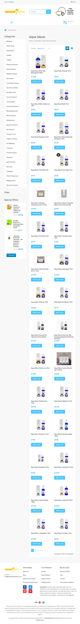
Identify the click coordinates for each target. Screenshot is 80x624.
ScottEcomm (40, 620)
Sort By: (33, 48)
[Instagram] (25, 591)
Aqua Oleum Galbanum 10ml (63, 401)
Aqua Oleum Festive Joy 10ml (40, 368)
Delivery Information (29, 579)
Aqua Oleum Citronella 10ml (39, 170)
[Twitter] (30, 587)
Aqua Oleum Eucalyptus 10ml (63, 302)
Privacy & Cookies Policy (30, 582)
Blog (24, 575)
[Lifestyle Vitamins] (15, 11)
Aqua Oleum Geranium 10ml (39, 434)
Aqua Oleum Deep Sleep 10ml (63, 269)
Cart (61, 575)
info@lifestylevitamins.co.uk (13, 576)
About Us (26, 571)
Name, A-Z (41, 48)
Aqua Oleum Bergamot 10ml (40, 137)
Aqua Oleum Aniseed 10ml (62, 71)
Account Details (65, 571)
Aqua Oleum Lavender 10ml (62, 533)
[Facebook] (25, 587)
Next (40, 550)
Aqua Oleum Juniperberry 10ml (40, 533)
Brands (43, 571)
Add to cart (36, 81)
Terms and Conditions (67, 582)
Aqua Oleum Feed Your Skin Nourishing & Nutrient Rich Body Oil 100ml (64, 336)
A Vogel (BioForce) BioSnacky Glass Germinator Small (18, 224)
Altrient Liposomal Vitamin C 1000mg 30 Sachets (16, 209)
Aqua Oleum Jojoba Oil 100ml (63, 500)
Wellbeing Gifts (46, 582)
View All (11, 255)
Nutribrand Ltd (49, 618)
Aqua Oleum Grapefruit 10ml (40, 467)
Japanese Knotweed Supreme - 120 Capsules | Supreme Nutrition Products (17, 241)
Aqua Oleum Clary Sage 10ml (63, 170)
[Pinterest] (30, 591)
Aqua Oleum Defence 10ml (39, 302)
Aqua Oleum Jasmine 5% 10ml (63, 467)
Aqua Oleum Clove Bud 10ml (40, 236)
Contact (62, 579)
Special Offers (45, 579)
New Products (45, 575)
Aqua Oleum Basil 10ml (61, 104)
